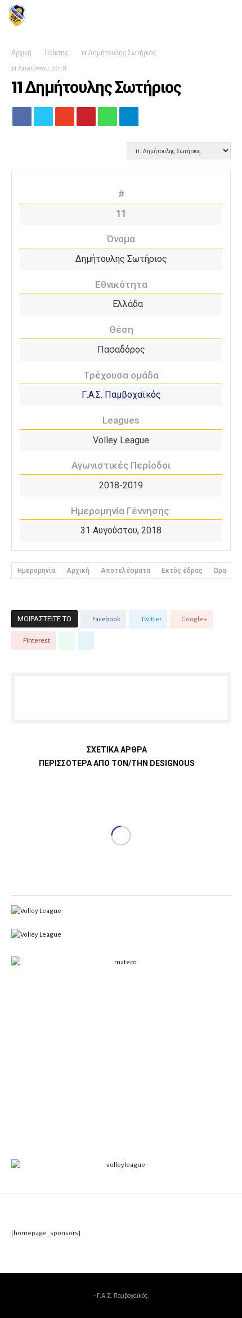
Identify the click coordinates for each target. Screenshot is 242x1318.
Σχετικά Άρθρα (117, 750)
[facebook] (22, 119)
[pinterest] (86, 119)
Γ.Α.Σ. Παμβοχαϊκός (121, 394)
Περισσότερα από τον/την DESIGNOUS (117, 763)
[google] (64, 119)
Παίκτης (56, 53)
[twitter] (43, 119)
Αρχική (21, 53)
